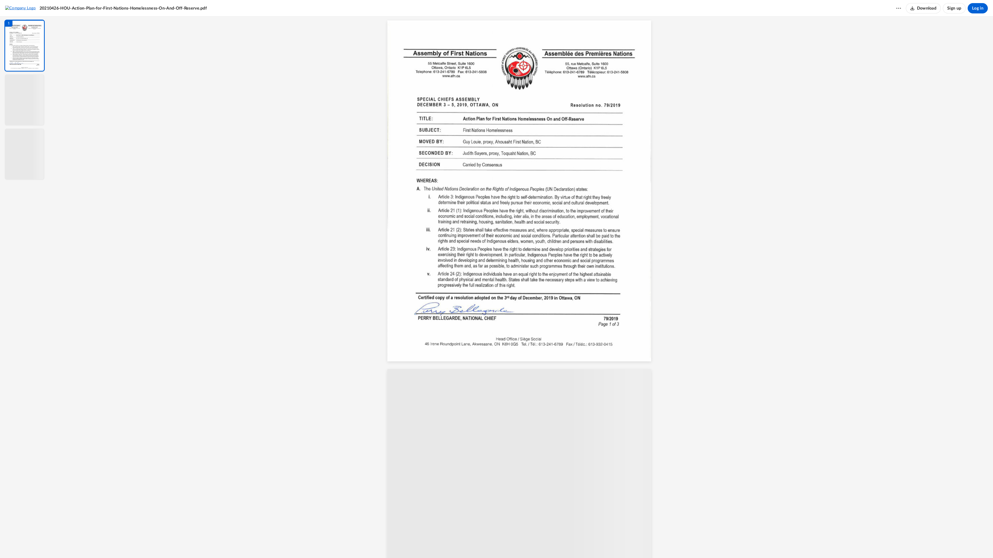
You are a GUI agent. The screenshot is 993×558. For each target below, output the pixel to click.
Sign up (954, 8)
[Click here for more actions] (898, 8)
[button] (24, 45)
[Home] (20, 8)
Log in (977, 8)
